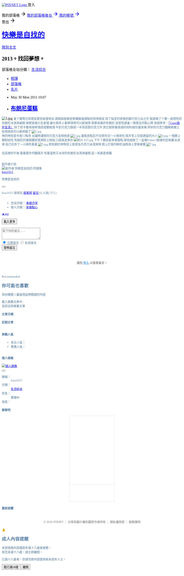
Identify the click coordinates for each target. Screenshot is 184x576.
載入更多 (9, 221)
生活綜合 (38, 70)
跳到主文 (9, 47)
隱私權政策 (117, 522)
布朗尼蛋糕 (24, 108)
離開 (25, 567)
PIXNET (58, 522)
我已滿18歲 (11, 567)
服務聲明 (134, 522)
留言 (36, 193)
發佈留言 (9, 247)
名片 (14, 89)
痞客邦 (27, 193)
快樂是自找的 (23, 35)
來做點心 (32, 207)
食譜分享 (32, 203)
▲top (5, 213)
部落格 (16, 84)
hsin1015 (7, 172)
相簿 (14, 79)
